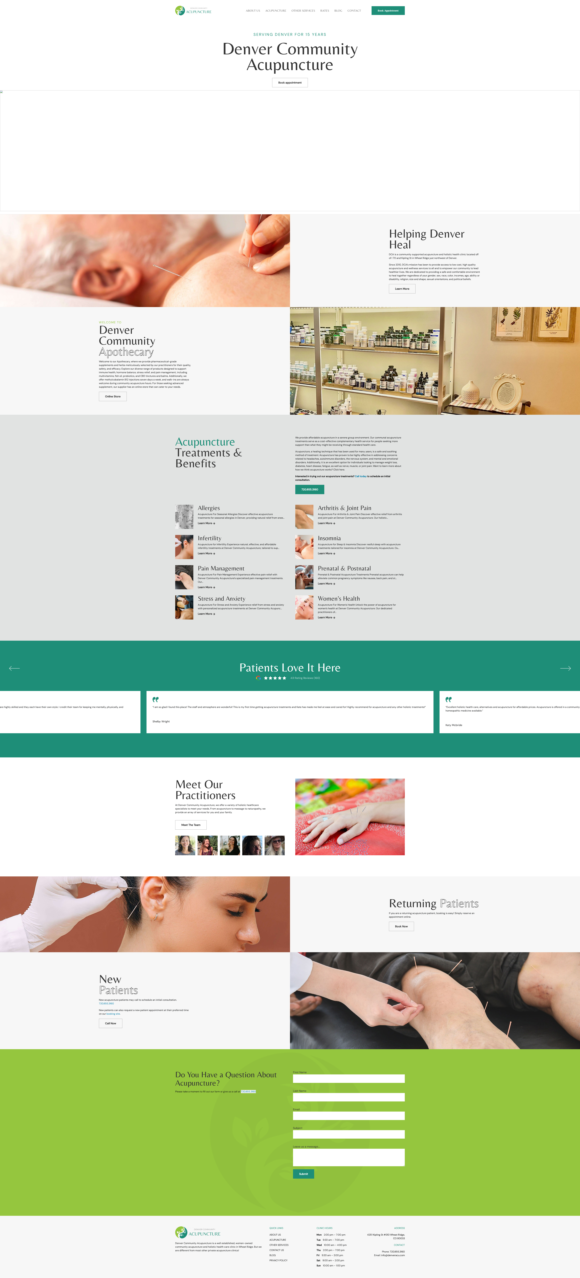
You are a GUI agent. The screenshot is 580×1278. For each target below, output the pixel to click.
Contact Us (276, 1250)
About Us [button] (253, 10)
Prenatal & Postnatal (344, 568)
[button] (14, 667)
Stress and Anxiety (221, 598)
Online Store (113, 396)
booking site (113, 1013)
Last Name (299, 1091)
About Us (275, 1234)
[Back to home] (193, 11)
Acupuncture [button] (275, 10)
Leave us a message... (306, 1146)
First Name (300, 1072)
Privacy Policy (278, 1260)
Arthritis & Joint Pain (344, 507)
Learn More (402, 288)
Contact (354, 10)
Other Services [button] (303, 10)
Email (296, 1109)
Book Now (401, 926)
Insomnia (329, 538)
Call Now (110, 1023)
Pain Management (221, 568)
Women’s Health (339, 598)
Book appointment (290, 82)
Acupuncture (277, 1239)
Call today (361, 476)
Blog (338, 10)
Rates (324, 10)
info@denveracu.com (393, 1255)
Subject (297, 1128)
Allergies (209, 507)
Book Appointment (388, 10)
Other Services (278, 1245)
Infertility (209, 538)
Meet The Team (190, 825)
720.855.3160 (309, 489)
